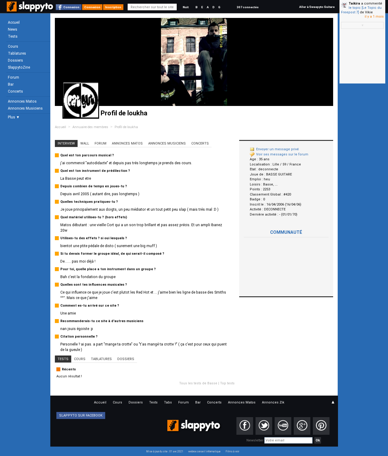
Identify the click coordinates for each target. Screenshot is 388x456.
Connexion (71, 7)
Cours (13, 46)
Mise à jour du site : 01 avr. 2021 (164, 451)
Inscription (113, 7)
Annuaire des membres (90, 127)
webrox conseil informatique (204, 451)
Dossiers (15, 60)
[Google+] (302, 426)
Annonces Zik (273, 402)
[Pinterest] (321, 426)
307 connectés (248, 7)
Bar (11, 84)
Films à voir (232, 451)
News (12, 29)
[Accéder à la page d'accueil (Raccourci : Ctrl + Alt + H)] (30, 9)
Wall (84, 143)
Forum (13, 77)
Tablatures (17, 53)
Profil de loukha (126, 127)
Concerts (15, 91)
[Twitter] (264, 426)
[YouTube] (283, 426)
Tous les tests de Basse (198, 383)
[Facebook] (244, 426)
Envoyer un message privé (277, 149)
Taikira (354, 3)
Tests (13, 36)
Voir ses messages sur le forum (282, 154)
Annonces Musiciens (25, 108)
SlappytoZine (19, 67)
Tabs (168, 402)
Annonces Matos (22, 101)
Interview (66, 143)
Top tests (227, 383)
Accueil (14, 22)
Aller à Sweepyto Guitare (317, 7)
